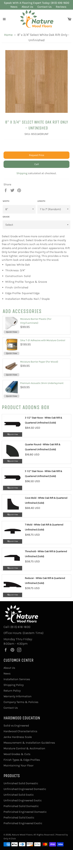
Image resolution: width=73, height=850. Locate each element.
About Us (27, 6)
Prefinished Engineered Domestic (25, 811)
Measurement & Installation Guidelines (29, 742)
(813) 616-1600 (20, 627)
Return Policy (12, 690)
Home (8, 35)
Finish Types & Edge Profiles (22, 759)
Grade (6, 216)
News (13, 6)
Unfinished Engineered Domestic (25, 789)
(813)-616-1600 (60, 2)
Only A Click (10, 838)
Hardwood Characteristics (20, 731)
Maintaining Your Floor (18, 765)
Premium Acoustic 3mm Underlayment (41, 383)
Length (41, 201)
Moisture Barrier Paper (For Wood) (39, 361)
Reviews (61, 6)
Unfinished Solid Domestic (21, 783)
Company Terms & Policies (21, 702)
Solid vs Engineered (16, 725)
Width (6, 201)
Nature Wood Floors (22, 834)
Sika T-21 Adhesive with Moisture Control (42, 340)
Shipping (21, 173)
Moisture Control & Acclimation (24, 748)
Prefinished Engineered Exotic (23, 823)
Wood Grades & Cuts (17, 754)
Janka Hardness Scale (18, 737)
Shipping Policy (14, 685)
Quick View (11, 332)
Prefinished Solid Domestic (21, 806)
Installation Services (17, 679)
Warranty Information (18, 696)
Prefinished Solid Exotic (19, 817)
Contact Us (44, 6)
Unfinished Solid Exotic (19, 794)
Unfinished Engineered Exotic (23, 800)
